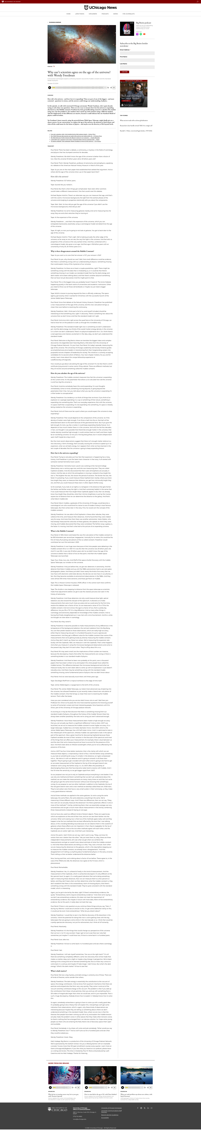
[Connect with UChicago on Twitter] (144, 1108)
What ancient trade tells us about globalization (134, 120)
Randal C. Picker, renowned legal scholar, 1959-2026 (136, 131)
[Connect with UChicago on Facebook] (138, 1108)
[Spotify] (141, 34)
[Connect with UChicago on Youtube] (151, 1108)
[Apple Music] (137, 34)
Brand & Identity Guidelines (109, 1115)
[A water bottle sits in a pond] (137, 1075)
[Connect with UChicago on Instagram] (141, 1108)
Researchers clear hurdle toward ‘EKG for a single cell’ (136, 126)
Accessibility (105, 1117)
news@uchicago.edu (79, 1119)
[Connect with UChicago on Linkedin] (148, 1108)
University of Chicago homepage (111, 1108)
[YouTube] (144, 34)
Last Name (123, 64)
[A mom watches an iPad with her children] (100, 1075)
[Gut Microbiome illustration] (64, 1075)
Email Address (125, 50)
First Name (123, 57)
